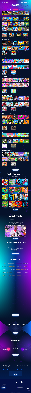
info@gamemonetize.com (5, 383)
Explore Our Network (16, 253)
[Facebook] (24, 388)
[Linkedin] (27, 388)
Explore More (15, 238)
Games (18, 382)
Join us (15, 374)
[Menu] (28, 2)
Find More (15, 209)
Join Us (3, 387)
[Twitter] (28, 388)
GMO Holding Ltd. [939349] (18, 392)
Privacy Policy (3, 385)
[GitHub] (29, 388)
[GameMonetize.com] (5, 2)
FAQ (22, 382)
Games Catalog (15, 169)
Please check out (19, 329)
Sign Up (25, 2)
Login (22, 2)
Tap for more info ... (5, 369)
